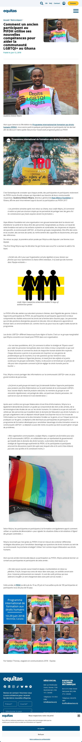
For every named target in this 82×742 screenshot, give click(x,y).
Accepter (41, 728)
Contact (57, 3)
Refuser (41, 734)
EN (46, 3)
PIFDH (18, 585)
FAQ (50, 3)
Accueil (6, 20)
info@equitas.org (50, 702)
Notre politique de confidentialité (40, 739)
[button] (79, 716)
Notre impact (16, 20)
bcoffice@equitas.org (70, 703)
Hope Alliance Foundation (61, 198)
